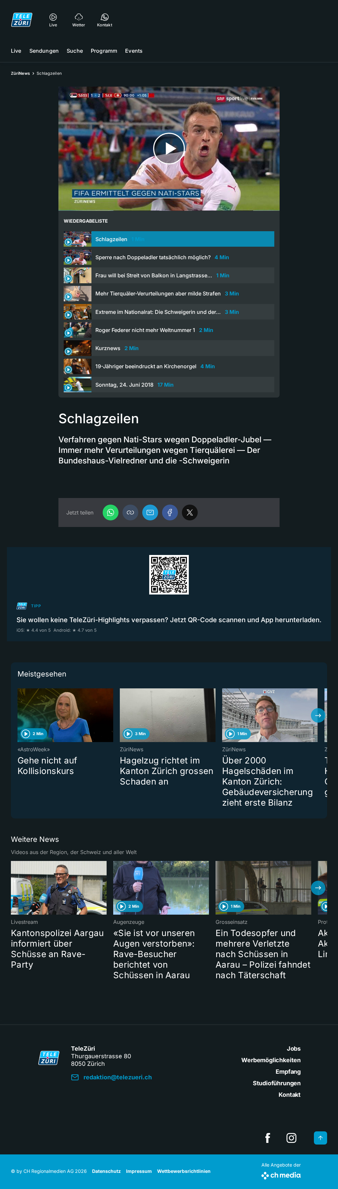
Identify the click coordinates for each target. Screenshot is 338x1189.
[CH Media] (281, 1174)
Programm (104, 50)
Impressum (139, 1171)
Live (16, 50)
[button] (130, 512)
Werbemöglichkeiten (271, 1060)
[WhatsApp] (110, 512)
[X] (190, 512)
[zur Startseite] (21, 20)
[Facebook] (170, 512)
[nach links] (20, 715)
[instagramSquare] (291, 1138)
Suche (75, 50)
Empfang (288, 1071)
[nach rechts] (318, 715)
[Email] (150, 512)
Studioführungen (277, 1083)
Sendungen (44, 50)
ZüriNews (20, 73)
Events (134, 50)
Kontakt (290, 1094)
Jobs (294, 1048)
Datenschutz (106, 1171)
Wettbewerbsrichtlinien (184, 1171)
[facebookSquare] (267, 1138)
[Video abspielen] (169, 149)
